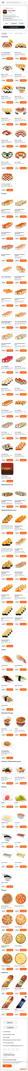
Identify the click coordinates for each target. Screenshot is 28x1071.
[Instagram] (17, 1049)
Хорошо (7, 1065)
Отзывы (21, 23)
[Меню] (3, 2)
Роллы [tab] (10, 33)
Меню (6, 23)
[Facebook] (9, 1049)
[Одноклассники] (13, 1049)
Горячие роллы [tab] (18, 33)
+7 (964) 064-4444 (9, 1054)
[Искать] (21, 2)
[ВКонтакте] (4, 1049)
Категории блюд (8, 1042)
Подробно (14, 23)
